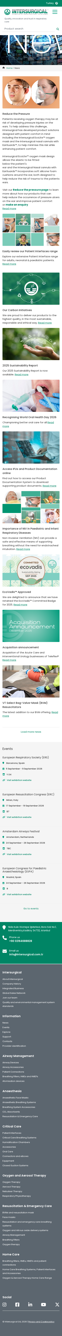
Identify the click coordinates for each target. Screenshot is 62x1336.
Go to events (31, 908)
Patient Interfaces (11, 1133)
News (5, 1022)
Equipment (8, 1160)
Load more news (31, 731)
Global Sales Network (13, 993)
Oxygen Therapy (11, 1182)
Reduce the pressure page (30, 189)
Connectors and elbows (15, 1156)
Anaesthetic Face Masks (15, 1097)
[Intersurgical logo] (26, 12)
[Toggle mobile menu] (55, 11)
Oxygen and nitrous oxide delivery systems (25, 1230)
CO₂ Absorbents (11, 1111)
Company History (11, 983)
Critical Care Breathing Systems (19, 1137)
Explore (6, 1032)
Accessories (9, 1146)
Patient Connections (13, 1071)
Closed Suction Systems (15, 1165)
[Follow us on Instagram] (4, 1305)
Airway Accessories (13, 1067)
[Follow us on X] (57, 1305)
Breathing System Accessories (18, 1107)
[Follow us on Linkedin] (30, 1305)
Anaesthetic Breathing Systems (19, 1102)
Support (6, 1036)
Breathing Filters (11, 1239)
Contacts (7, 1041)
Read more (9, 208)
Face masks (8, 1217)
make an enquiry (17, 204)
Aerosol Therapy (11, 1186)
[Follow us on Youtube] (43, 1305)
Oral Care (7, 1151)
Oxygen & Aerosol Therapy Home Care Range (27, 1277)
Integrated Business (13, 988)
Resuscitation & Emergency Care (20, 1116)
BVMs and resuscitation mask (18, 1212)
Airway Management (13, 1235)
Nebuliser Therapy (12, 1191)
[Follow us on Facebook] (17, 1305)
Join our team (9, 997)
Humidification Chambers (16, 1142)
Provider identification (14, 1046)
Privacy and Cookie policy (41, 1321)
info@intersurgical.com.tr (26, 954)
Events (5, 1027)
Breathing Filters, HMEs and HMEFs (20, 1076)
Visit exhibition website (19, 780)
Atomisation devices (13, 1081)
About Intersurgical (12, 979)
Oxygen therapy (11, 1244)
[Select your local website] (57, 3)
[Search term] (56, 29)
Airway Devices (10, 1062)
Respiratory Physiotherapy (16, 1196)
